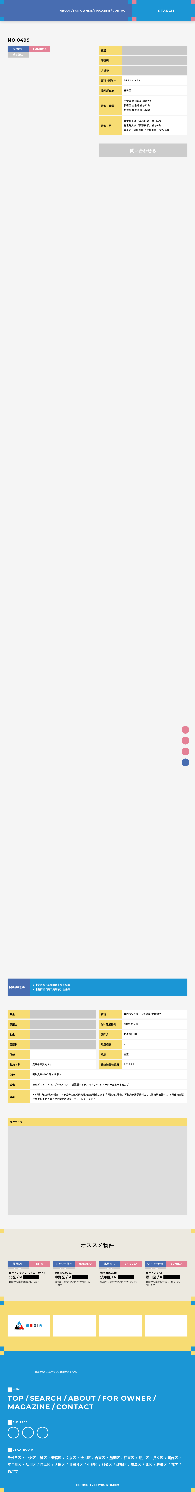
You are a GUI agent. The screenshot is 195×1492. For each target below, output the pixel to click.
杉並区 (107, 1464)
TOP (16, 1398)
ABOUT (65, 10)
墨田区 (114, 1457)
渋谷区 (85, 1457)
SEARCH (46, 1398)
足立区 (158, 1457)
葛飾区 (173, 1457)
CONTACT (120, 10)
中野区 (92, 1464)
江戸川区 (14, 1464)
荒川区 (144, 1457)
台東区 (100, 1457)
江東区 (129, 1457)
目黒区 (45, 1464)
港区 (43, 1457)
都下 (174, 1464)
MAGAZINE (102, 10)
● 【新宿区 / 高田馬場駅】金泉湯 (51, 989)
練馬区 (121, 1464)
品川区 (31, 1464)
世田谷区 (76, 1464)
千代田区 (14, 1457)
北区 (148, 1464)
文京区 (71, 1457)
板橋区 (162, 1464)
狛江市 (13, 1471)
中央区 (31, 1457)
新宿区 (56, 1457)
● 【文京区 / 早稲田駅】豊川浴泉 (51, 985)
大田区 (60, 1464)
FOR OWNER (82, 10)
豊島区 (136, 1464)
